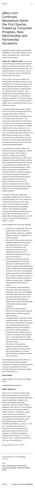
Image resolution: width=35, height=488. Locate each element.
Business (22, 456)
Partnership (20, 467)
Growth (24, 465)
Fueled (19, 465)
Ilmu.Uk (4, 4)
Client (3, 465)
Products (27, 467)
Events (15, 465)
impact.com (5, 467)
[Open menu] (32, 4)
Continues (9, 465)
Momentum (13, 467)
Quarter (4, 469)
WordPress (29, 484)
